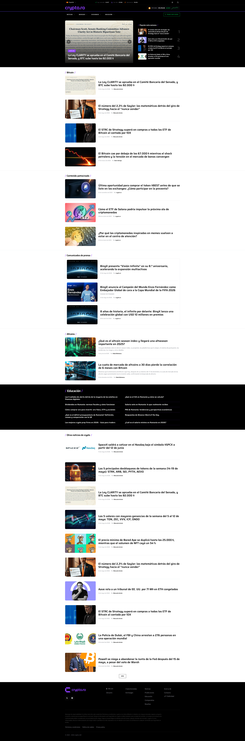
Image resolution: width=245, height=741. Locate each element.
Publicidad (170, 696)
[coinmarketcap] (72, 698)
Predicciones (149, 693)
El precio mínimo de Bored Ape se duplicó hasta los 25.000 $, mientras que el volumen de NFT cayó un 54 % (136, 541)
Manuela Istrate (118, 89)
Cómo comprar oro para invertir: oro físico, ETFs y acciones (90, 409)
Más (122, 676)
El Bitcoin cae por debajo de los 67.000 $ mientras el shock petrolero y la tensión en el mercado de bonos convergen (135, 155)
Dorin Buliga (118, 161)
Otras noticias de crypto (78, 435)
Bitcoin (70, 72)
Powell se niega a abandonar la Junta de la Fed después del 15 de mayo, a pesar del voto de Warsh (139, 660)
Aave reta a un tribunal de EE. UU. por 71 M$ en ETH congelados (160, 40)
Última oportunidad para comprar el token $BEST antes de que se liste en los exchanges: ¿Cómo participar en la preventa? (139, 187)
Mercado (82, 14)
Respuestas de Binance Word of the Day (142, 414)
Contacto (167, 693)
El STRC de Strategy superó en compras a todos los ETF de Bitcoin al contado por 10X (161, 48)
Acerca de (167, 689)
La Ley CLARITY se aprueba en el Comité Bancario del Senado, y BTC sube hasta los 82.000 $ (138, 83)
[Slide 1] (121, 23)
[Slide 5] (130, 23)
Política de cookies (88, 727)
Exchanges (95, 14)
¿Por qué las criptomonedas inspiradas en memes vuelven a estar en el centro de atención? (135, 234)
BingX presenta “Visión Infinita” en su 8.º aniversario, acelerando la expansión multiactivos (134, 267)
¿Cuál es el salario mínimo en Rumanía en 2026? (145, 422)
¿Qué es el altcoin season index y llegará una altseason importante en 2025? (133, 342)
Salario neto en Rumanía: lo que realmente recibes (146, 404)
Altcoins (71, 334)
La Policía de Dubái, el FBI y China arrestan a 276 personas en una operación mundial (159, 56)
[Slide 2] (123, 23)
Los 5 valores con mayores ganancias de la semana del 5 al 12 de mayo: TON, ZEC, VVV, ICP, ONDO (97, 56)
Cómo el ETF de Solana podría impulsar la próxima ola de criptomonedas (133, 210)
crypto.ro (118, 193)
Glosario (109, 693)
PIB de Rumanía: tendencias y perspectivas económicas (148, 409)
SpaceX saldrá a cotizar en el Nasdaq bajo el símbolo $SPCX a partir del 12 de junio (136, 446)
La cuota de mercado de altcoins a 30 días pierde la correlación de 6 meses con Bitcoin (137, 366)
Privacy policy (100, 727)
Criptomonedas (131, 689)
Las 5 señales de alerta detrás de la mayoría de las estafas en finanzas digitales (91, 398)
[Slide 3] (126, 23)
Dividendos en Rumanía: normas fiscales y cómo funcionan (90, 404)
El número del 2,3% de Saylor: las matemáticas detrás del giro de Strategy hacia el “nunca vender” (159, 32)
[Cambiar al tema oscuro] (172, 2)
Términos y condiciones (72, 727)
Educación (108, 14)
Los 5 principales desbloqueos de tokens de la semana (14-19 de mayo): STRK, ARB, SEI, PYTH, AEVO (138, 470)
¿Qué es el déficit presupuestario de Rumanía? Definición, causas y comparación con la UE (89, 416)
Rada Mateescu (117, 354)
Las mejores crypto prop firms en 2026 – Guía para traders (90, 422)
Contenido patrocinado (78, 175)
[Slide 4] (128, 23)
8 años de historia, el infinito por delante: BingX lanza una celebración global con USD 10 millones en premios (136, 313)
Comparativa (149, 700)
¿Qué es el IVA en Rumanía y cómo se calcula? (144, 396)
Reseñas (148, 704)
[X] (67, 698)
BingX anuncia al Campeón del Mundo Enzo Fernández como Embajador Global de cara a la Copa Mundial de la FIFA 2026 (138, 288)
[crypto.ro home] (75, 8)
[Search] (178, 2)
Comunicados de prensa (78, 255)
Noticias (70, 14)
